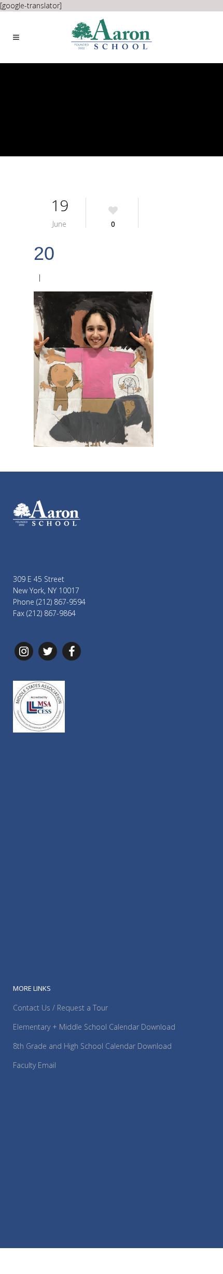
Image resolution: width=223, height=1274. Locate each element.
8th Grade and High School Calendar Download (92, 1046)
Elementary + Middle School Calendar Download (94, 1027)
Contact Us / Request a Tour (60, 1008)
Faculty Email (34, 1065)
